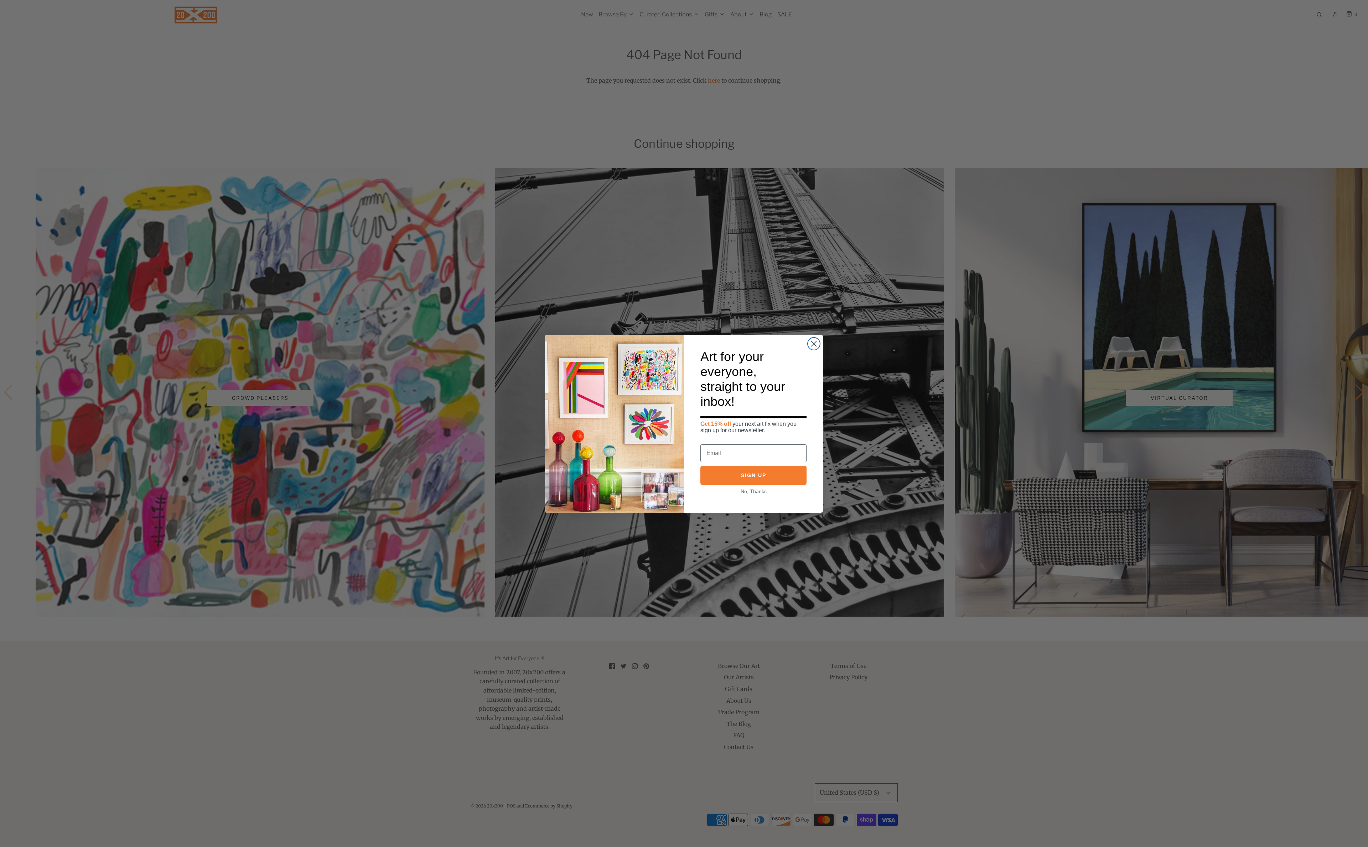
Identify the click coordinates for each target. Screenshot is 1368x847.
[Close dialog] (814, 344)
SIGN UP (753, 475)
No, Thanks (754, 491)
